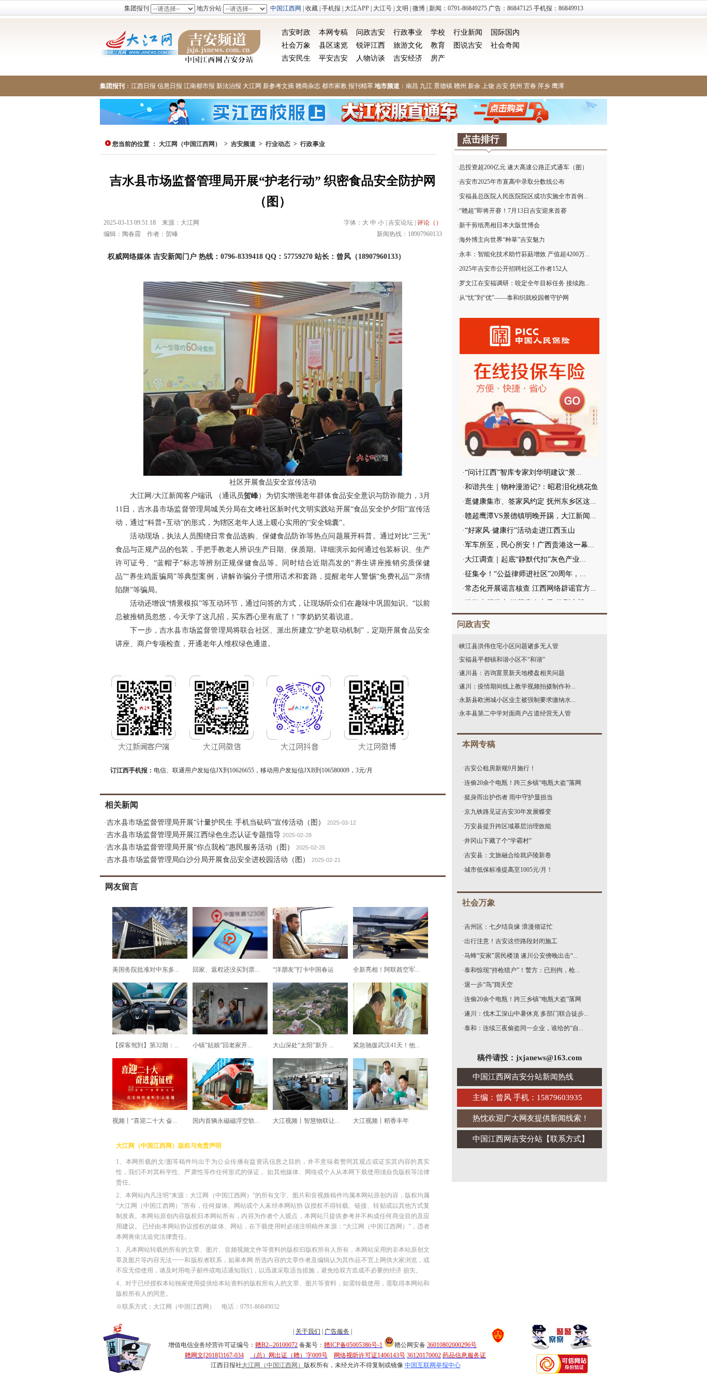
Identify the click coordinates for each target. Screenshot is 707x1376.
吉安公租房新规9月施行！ (500, 768)
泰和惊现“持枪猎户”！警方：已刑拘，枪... (522, 970)
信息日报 (169, 86)
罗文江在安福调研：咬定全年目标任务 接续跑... (524, 283)
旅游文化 (407, 45)
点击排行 (480, 139)
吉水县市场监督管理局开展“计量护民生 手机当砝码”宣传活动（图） (216, 822)
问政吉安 (370, 32)
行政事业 (407, 32)
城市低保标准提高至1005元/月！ (508, 869)
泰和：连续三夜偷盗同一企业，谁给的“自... (523, 1028)
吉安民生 (296, 58)
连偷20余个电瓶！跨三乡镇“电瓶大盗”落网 (522, 782)
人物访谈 (370, 58)
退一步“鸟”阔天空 (488, 984)
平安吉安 (333, 58)
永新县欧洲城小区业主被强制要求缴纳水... (517, 700)
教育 (438, 45)
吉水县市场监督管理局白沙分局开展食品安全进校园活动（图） (208, 859)
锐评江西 (370, 45)
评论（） (429, 222)
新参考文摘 (278, 86)
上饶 (488, 86)
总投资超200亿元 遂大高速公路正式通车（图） (523, 167)
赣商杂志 (308, 86)
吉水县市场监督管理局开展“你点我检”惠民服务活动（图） (200, 847)
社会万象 (296, 45)
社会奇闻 (505, 45)
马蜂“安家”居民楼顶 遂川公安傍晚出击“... (521, 955)
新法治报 (228, 86)
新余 (474, 86)
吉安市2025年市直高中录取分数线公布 (512, 181)
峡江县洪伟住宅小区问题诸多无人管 (508, 646)
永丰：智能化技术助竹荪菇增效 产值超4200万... (524, 254)
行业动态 (278, 144)
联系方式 (565, 1139)
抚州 (516, 86)
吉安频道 (243, 144)
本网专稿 (333, 32)
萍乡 (544, 86)
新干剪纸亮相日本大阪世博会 (499, 225)
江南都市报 (199, 86)
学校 (438, 32)
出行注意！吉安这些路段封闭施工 (510, 941)
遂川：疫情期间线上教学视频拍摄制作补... (517, 686)
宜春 (530, 86)
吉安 (502, 86)
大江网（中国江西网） (190, 144)
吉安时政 (296, 32)
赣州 (460, 86)
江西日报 (143, 86)
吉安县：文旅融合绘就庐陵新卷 (507, 855)
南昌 (412, 86)
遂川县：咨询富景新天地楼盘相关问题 (512, 673)
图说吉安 (467, 45)
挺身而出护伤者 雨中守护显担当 (508, 797)
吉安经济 (407, 58)
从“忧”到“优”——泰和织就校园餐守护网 (514, 297)
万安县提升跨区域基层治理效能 (507, 826)
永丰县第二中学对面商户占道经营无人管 (515, 713)
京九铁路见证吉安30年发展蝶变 (507, 811)
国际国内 (505, 32)
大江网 (252, 86)
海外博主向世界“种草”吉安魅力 (502, 239)
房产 (438, 58)
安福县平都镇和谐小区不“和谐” (502, 659)
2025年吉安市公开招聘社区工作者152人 (513, 268)
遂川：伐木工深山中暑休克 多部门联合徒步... (526, 1013)
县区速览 (333, 45)
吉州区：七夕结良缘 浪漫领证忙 (508, 926)
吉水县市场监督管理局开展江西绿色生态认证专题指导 (194, 835)
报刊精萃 (360, 86)
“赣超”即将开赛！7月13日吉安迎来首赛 (513, 210)
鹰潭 (558, 86)
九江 (426, 86)
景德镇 (443, 86)
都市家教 (334, 86)
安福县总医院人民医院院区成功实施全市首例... (523, 196)
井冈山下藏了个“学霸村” (498, 840)
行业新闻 (467, 32)
